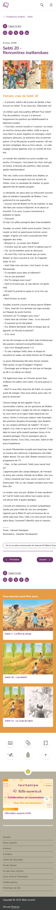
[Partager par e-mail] (10, 33)
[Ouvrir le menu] (51, 5)
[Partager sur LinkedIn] (27, 33)
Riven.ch (15, 906)
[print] (5, 33)
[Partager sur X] (16, 33)
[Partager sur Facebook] (21, 33)
